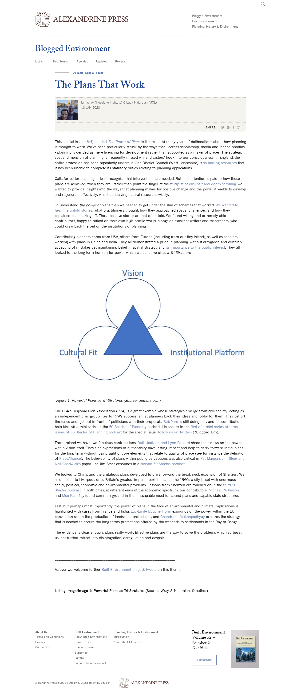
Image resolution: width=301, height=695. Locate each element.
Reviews (120, 61)
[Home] (82, 19)
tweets (151, 569)
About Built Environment (91, 636)
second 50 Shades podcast (162, 464)
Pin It (228, 127)
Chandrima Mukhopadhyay (182, 516)
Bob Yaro (170, 421)
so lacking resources (220, 163)
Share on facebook (233, 127)
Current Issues (84, 642)
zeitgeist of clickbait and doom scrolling (203, 184)
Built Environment (204, 21)
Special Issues (94, 72)
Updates (101, 61)
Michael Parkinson (224, 490)
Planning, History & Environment (215, 26)
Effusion (106, 682)
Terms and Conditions (49, 636)
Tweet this (223, 127)
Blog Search (60, 61)
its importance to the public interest (195, 247)
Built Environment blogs (121, 569)
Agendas (82, 61)
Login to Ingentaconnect (90, 663)
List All (39, 61)
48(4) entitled (112, 141)
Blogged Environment (207, 16)
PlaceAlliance (70, 458)
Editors (79, 658)
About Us (41, 632)
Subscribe (81, 652)
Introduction (121, 636)
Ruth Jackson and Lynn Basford (164, 442)
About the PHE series (127, 642)
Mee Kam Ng (72, 495)
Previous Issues (85, 647)
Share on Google (238, 127)
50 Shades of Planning (127, 427)
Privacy (40, 642)
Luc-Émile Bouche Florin (151, 511)
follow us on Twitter (173, 432)
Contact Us (42, 647)
